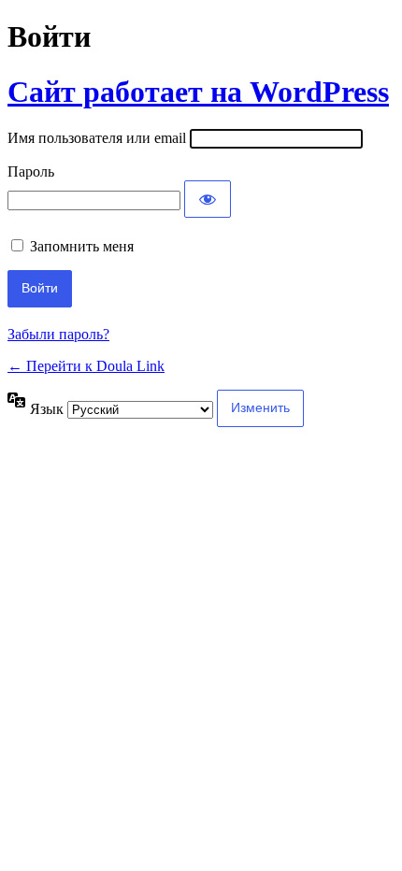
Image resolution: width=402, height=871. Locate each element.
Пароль (30, 171)
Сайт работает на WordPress (198, 91)
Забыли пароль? (58, 334)
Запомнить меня (82, 246)
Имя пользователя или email (96, 138)
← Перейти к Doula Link (86, 366)
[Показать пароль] (207, 199)
